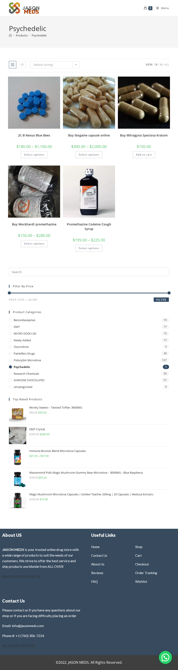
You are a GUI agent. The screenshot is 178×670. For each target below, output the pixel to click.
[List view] (22, 64)
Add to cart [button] (144, 154)
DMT (17, 327)
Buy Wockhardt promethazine (34, 224)
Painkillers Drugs (24, 353)
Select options (34, 154)
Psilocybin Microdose (27, 360)
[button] (45, 81)
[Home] (10, 35)
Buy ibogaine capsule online (89, 135)
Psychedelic (39, 35)
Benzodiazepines (24, 320)
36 (161, 64)
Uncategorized (23, 387)
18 (155, 64)
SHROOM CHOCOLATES (29, 380)
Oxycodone (21, 347)
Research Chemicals (26, 374)
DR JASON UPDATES (18, 646)
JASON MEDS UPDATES (21, 576)
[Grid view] (12, 64)
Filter (161, 300)
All (167, 64)
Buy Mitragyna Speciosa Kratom (144, 135)
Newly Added (22, 340)
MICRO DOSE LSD (25, 333)
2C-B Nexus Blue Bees (34, 135)
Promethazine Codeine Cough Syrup (89, 226)
